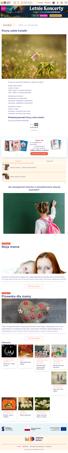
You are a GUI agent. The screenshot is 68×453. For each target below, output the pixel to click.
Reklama (48, 3)
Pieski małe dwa (25, 415)
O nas (19, 446)
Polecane (18, 161)
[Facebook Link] (58, 2)
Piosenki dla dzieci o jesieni (25, 359)
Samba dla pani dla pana (58, 366)
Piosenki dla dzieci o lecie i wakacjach (58, 386)
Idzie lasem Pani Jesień (25, 363)
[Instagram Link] (53, 2)
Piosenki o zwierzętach (23, 412)
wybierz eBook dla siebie (39, 153)
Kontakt (40, 3)
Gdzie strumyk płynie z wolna (41, 416)
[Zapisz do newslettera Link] (61, 2)
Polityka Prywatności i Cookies (40, 446)
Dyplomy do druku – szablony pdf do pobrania (23, 167)
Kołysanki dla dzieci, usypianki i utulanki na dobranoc (8, 360)
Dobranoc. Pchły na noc (9, 365)
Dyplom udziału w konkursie (18, 176)
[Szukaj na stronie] (18, 3)
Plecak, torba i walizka (8, 416)
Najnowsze (50, 161)
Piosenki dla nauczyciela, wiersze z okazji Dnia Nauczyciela (42, 361)
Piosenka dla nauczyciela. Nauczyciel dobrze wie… (40, 368)
